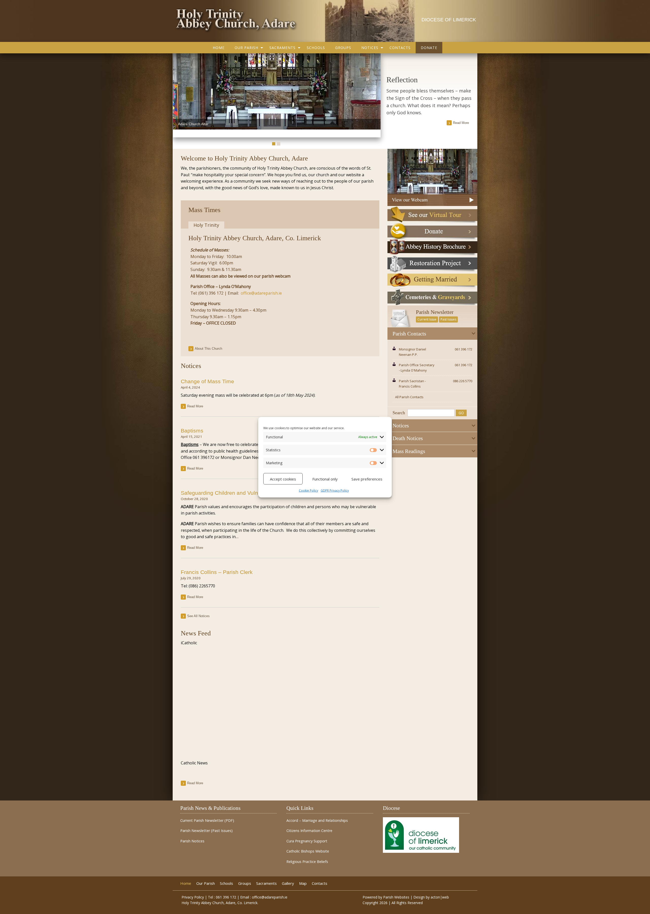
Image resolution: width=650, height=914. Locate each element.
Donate (429, 47)
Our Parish (246, 47)
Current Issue (426, 319)
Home (218, 47)
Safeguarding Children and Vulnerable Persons (238, 493)
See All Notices (198, 616)
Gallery (288, 883)
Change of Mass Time (207, 381)
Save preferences (366, 478)
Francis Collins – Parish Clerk (217, 572)
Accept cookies (283, 478)
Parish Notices (192, 841)
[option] (277, 91)
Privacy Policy (193, 897)
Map (303, 883)
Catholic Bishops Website (307, 851)
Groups (343, 47)
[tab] (432, 333)
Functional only (325, 478)
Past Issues (448, 319)
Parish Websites (396, 897)
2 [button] (278, 144)
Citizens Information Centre (309, 830)
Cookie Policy (308, 490)
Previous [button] (178, 95)
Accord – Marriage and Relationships (317, 820)
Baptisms (192, 431)
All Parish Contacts (409, 397)
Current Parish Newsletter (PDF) (207, 820)
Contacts (400, 47)
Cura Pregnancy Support (306, 841)
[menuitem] (219, 47)
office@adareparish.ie (261, 293)
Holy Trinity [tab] (206, 225)
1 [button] (273, 144)
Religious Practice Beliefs (307, 861)
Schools (316, 47)
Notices (369, 47)
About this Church (208, 348)
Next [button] (375, 95)
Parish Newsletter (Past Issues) (206, 830)
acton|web (440, 897)
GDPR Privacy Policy (335, 490)
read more (461, 123)
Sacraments (282, 47)
